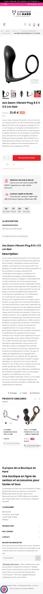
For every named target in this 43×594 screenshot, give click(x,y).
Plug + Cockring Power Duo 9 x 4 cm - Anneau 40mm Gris (31, 432)
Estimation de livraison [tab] (15, 236)
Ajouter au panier (27, 158)
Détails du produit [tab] (12, 229)
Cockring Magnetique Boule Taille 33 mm (10, 432)
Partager (13, 393)
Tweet (24, 393)
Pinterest (35, 393)
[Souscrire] (38, 558)
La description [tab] (10, 221)
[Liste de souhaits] (7, 164)
